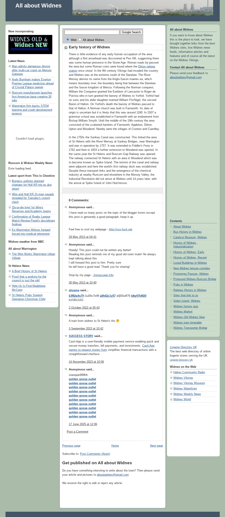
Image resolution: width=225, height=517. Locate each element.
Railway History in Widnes (190, 290)
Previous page (71, 445)
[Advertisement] (89, 17)
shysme (74, 290)
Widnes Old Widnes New (189, 317)
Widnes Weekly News (187, 394)
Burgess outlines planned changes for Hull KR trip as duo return (32, 185)
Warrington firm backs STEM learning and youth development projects (32, 109)
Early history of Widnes (89, 47)
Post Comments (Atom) (95, 453)
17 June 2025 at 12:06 (83, 424)
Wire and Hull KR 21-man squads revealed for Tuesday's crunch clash (33, 198)
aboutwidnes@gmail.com (113, 474)
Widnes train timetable (187, 322)
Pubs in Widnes (183, 284)
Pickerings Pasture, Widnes (191, 273)
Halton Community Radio (189, 372)
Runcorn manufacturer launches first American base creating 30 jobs (32, 96)
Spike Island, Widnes (186, 300)
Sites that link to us (185, 295)
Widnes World (182, 399)
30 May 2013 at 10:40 (82, 282)
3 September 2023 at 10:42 (86, 328)
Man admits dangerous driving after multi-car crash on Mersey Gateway (32, 70)
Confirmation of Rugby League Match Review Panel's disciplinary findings (33, 220)
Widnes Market (182, 311)
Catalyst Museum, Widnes (190, 237)
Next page (156, 445)
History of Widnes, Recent (190, 257)
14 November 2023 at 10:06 (86, 361)
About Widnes (182, 226)
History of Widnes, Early (188, 252)
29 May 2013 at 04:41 (82, 236)
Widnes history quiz (185, 306)
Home (115, 445)
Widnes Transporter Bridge (190, 327)
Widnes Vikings (183, 377)
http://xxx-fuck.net (120, 229)
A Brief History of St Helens (29, 271)
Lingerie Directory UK (183, 347)
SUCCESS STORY (81, 336)
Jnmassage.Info (103, 275)
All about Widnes (38, 5)
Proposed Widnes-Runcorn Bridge (194, 279)
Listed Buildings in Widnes (190, 262)
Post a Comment (77, 431)
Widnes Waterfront (185, 388)
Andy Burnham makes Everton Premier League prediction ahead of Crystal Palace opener (33, 83)
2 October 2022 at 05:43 (84, 307)
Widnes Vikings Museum (189, 383)
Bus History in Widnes (187, 231)
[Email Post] (159, 190)
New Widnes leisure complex (191, 268)
